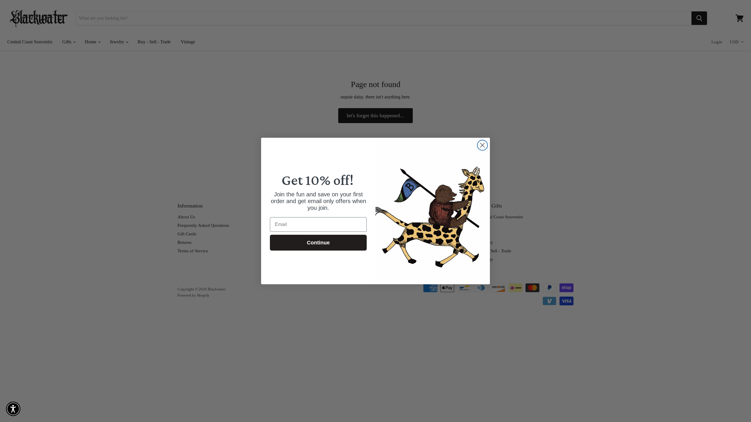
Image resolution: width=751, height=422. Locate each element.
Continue (318, 243)
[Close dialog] (482, 145)
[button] (13, 408)
